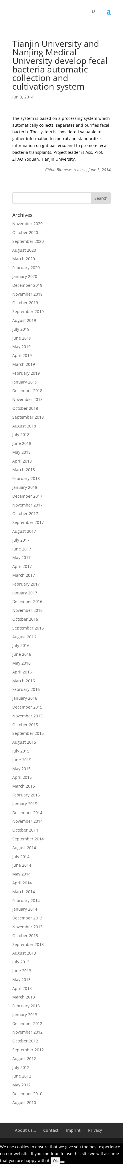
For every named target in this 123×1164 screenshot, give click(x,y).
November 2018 (27, 399)
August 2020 (24, 250)
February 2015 (26, 795)
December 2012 (27, 1023)
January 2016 (24, 698)
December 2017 (27, 496)
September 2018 (28, 417)
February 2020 (26, 267)
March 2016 (23, 680)
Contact (51, 1130)
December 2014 (27, 812)
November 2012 (27, 1032)
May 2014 (21, 874)
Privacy (95, 1130)
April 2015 (22, 777)
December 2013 (27, 918)
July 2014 (20, 856)
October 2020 (25, 232)
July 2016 (20, 645)
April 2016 (22, 672)
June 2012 (21, 1076)
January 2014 (24, 909)
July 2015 (20, 751)
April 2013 (22, 988)
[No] (62, 1162)
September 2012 (28, 1049)
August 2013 (24, 953)
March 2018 (23, 469)
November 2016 (27, 610)
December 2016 (27, 601)
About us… (25, 1130)
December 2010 (27, 1093)
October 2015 (25, 724)
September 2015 (28, 733)
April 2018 (22, 461)
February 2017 (26, 584)
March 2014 (23, 891)
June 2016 (21, 654)
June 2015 (21, 759)
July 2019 (20, 329)
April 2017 (22, 566)
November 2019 (27, 294)
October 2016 (25, 619)
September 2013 (28, 944)
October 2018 (25, 408)
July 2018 (20, 434)
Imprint (73, 1130)
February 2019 (26, 373)
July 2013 (20, 962)
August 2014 (24, 847)
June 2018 (21, 443)
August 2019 (24, 320)
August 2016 (24, 637)
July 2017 (20, 540)
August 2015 (24, 742)
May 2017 (21, 557)
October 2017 (25, 513)
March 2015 (23, 786)
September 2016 (28, 628)
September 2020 (28, 241)
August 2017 (24, 531)
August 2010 (24, 1102)
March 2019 (23, 364)
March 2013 (23, 997)
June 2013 (21, 970)
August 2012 (24, 1058)
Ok (55, 1160)
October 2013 (25, 935)
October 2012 (25, 1041)
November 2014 (27, 821)
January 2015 (24, 803)
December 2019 (27, 285)
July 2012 (20, 1067)
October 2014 (25, 830)
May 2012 (21, 1085)
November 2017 (27, 505)
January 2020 (24, 276)
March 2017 (23, 575)
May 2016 (21, 663)
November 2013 (27, 926)
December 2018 (27, 390)
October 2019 (25, 302)
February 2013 (26, 1005)
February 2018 (26, 478)
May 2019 (21, 346)
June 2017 (21, 549)
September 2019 (28, 311)
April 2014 (22, 882)
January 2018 (24, 487)
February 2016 (26, 689)
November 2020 (27, 223)
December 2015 (27, 707)
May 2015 (21, 768)
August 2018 (24, 426)
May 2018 (21, 452)
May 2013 (21, 979)
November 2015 (27, 716)
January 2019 (24, 382)
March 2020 (23, 258)
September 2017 (28, 522)
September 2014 (28, 839)
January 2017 (24, 593)
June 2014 (21, 865)
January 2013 (24, 1014)
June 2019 (21, 338)
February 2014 (26, 900)
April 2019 (22, 355)
